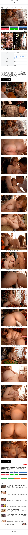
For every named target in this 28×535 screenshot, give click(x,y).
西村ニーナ (15, 58)
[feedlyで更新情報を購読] (7, 478)
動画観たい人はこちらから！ (6, 79)
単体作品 (18, 56)
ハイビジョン (15, 56)
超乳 (16, 57)
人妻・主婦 (23, 56)
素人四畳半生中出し (24, 467)
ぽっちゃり (26, 56)
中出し (20, 56)
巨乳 (14, 57)
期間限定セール (18, 57)
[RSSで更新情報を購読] (20, 478)
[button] (23, 29)
